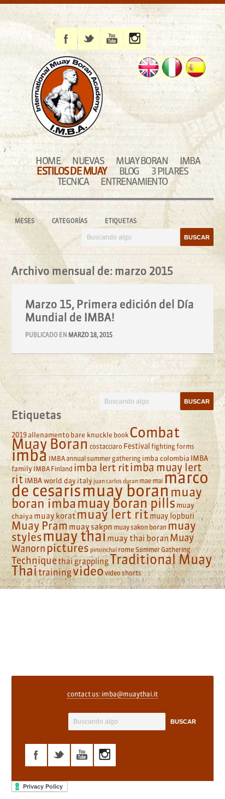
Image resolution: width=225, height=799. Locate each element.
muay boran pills (126, 503)
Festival (136, 446)
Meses (24, 221)
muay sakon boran (140, 527)
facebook (66, 39)
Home (47, 160)
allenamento (48, 434)
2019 (19, 434)
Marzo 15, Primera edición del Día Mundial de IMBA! (109, 310)
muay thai (74, 536)
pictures (67, 548)
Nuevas (88, 160)
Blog (129, 171)
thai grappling (83, 561)
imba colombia (166, 458)
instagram (135, 39)
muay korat (54, 516)
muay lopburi (172, 516)
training (55, 572)
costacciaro (106, 446)
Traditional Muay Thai (111, 565)
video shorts (123, 573)
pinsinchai (103, 550)
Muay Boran (142, 160)
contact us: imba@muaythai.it (112, 694)
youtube (112, 39)
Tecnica (73, 181)
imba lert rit (101, 467)
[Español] (195, 67)
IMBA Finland (53, 469)
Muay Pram (39, 525)
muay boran (125, 490)
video (88, 571)
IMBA (190, 160)
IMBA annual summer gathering (95, 458)
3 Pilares (169, 171)
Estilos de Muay (72, 171)
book (121, 435)
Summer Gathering (163, 549)
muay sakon (90, 527)
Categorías (69, 221)
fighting (163, 446)
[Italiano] (172, 67)
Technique (34, 561)
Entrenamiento (134, 181)
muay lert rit (112, 514)
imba (29, 455)
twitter (89, 39)
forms (185, 446)
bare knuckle (91, 434)
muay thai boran (138, 538)
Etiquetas (121, 221)
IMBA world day (50, 480)
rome (126, 549)
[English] (148, 67)
